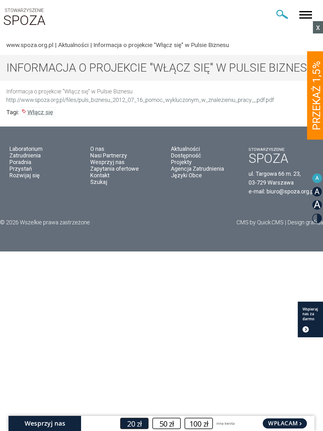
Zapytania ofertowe (114, 168)
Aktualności (73, 45)
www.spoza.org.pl (29, 45)
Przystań (20, 168)
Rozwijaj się (24, 175)
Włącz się (40, 112)
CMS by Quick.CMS (260, 222)
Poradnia (20, 162)
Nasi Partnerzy (108, 155)
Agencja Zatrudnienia (197, 168)
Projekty (181, 162)
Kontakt (99, 175)
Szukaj (98, 182)
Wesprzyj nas (107, 162)
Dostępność (186, 155)
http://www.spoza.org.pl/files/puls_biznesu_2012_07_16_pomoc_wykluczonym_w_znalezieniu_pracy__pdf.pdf (140, 100)
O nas (97, 148)
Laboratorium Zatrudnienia (26, 152)
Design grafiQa (305, 222)
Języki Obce (186, 175)
